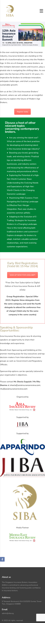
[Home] (9, 10)
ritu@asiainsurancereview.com (14, 389)
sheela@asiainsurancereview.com (25, 385)
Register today (22, 112)
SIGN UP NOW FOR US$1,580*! (22, 275)
